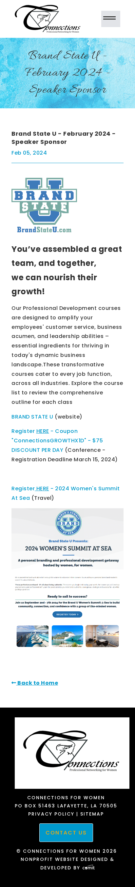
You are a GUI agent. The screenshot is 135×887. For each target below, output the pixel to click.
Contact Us (66, 832)
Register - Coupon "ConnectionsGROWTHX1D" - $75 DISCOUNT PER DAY (57, 440)
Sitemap (92, 814)
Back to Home (37, 683)
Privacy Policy (51, 814)
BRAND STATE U (32, 417)
